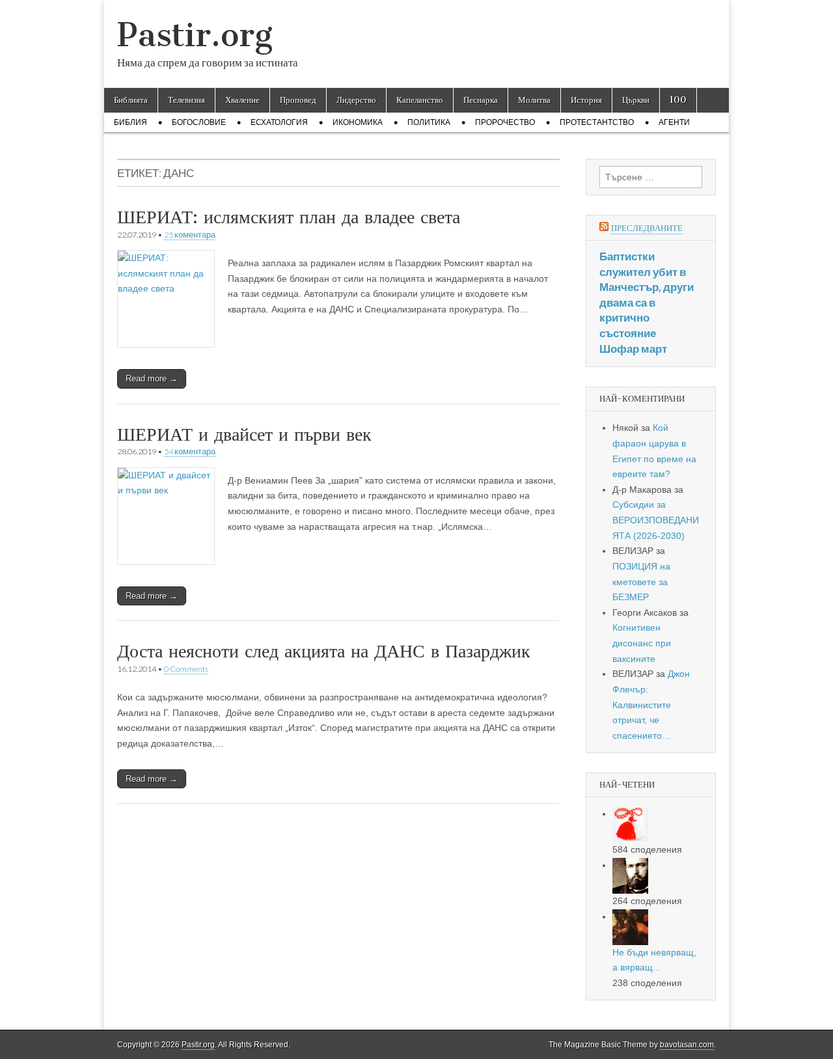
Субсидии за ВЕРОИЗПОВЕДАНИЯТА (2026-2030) (655, 519)
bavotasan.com (687, 1044)
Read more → (152, 378)
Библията (131, 99)
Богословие (199, 122)
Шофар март (633, 348)
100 (678, 99)
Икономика (358, 122)
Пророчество (505, 122)
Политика (428, 122)
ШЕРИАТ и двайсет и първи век (244, 434)
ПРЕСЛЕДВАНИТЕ (647, 228)
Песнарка (480, 99)
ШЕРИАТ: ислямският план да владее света (288, 216)
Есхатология (279, 122)
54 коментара (189, 451)
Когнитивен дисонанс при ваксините (641, 642)
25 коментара (189, 235)
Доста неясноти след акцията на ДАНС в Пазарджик (323, 651)
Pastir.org (195, 35)
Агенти (674, 122)
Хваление (242, 99)
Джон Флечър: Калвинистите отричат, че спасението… (651, 704)
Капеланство (419, 99)
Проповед (298, 99)
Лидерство (356, 99)
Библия (130, 122)
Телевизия (186, 99)
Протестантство (597, 122)
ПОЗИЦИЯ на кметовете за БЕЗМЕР (641, 581)
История (586, 99)
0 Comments (186, 669)
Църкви (635, 99)
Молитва (534, 99)
